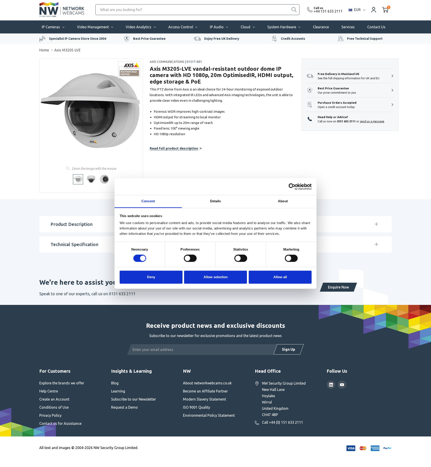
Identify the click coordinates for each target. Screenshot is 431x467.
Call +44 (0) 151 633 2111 (282, 422)
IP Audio (217, 27)
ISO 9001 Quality (196, 407)
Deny (151, 277)
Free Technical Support (365, 38)
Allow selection (216, 277)
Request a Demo (124, 407)
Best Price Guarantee (149, 38)
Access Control (180, 27)
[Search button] (294, 9)
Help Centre (48, 391)
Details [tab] (215, 201)
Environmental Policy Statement (209, 415)
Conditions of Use (54, 407)
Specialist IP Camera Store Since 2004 (77, 38)
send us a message (372, 121)
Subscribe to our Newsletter (133, 399)
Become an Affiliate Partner (205, 391)
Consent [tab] (148, 201)
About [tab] (283, 201)
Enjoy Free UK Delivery (221, 38)
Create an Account (54, 399)
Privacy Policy (50, 415)
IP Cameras (51, 27)
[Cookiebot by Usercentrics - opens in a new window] (292, 186)
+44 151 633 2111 (328, 11)
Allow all (280, 277)
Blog (115, 383)
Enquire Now (338, 287)
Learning (118, 391)
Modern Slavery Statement (204, 399)
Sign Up (288, 349)
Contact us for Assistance (60, 423)
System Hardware (281, 27)
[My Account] (373, 9)
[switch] (190, 258)
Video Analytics (138, 27)
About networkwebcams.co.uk (207, 383)
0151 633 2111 (346, 121)
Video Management (93, 27)
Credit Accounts (293, 38)
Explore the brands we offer (61, 383)
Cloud (245, 27)
